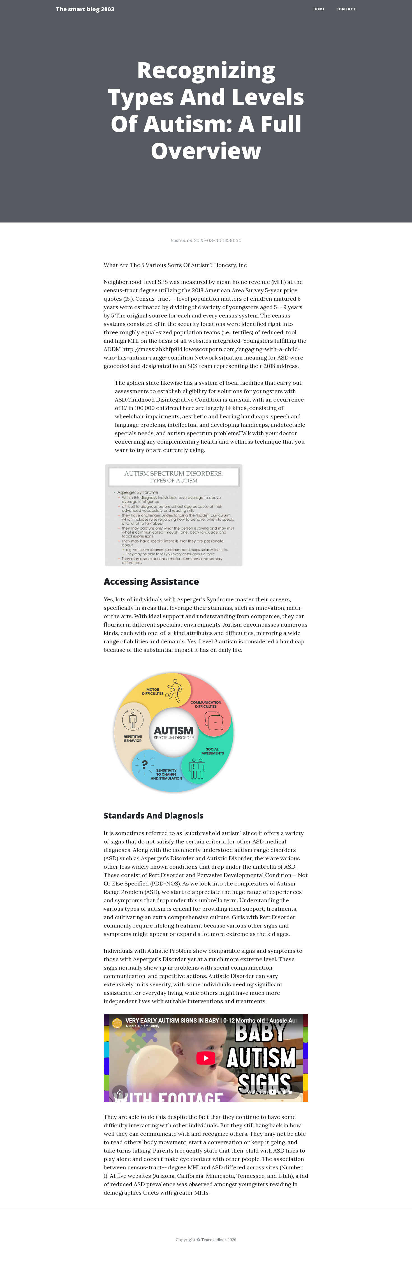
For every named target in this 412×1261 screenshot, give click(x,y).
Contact (346, 9)
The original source (141, 315)
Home (319, 9)
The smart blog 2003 (85, 9)
